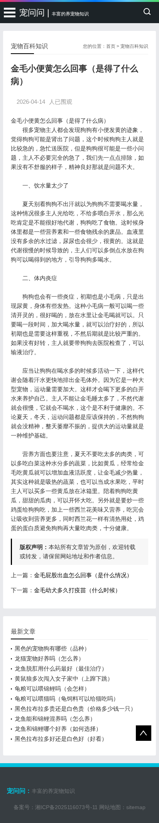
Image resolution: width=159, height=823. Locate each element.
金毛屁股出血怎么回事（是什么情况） (83, 575)
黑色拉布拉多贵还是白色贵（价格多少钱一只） (75, 708)
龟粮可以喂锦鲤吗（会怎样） (52, 688)
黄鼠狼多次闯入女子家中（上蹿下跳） (64, 678)
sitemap (135, 807)
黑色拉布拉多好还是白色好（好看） (61, 738)
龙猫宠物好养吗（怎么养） (49, 658)
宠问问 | (54, 12)
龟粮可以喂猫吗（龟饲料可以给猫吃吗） (67, 698)
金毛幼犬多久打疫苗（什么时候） (77, 590)
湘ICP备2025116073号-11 (66, 807)
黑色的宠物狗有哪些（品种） (52, 648)
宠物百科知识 (134, 46)
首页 (110, 46)
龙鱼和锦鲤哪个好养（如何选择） (58, 728)
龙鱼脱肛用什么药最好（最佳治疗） (61, 668)
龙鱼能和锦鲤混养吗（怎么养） (55, 718)
